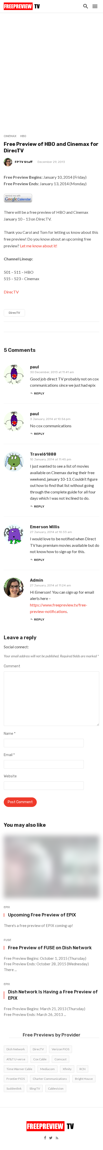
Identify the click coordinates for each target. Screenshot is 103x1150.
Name (10, 733)
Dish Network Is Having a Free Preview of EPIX (53, 995)
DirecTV (11, 291)
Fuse (7, 940)
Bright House (84, 1079)
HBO (23, 136)
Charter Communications (50, 1079)
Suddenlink (14, 1088)
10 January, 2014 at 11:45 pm (50, 459)
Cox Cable (39, 1059)
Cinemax (10, 136)
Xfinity (67, 1069)
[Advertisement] (51, 66)
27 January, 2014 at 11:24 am (50, 585)
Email (9, 755)
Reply (39, 393)
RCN (83, 1069)
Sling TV (35, 1088)
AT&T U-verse (15, 1059)
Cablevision (56, 1088)
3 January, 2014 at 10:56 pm (50, 419)
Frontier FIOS (15, 1079)
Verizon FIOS (60, 1049)
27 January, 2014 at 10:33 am (51, 532)
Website (10, 776)
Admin (36, 580)
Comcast (60, 1059)
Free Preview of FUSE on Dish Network (50, 947)
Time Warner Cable (19, 1069)
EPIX (7, 907)
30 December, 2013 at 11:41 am (52, 372)
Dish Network (15, 1049)
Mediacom (47, 1069)
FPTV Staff (23, 162)
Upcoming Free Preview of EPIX (42, 914)
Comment (12, 666)
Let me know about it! (38, 245)
